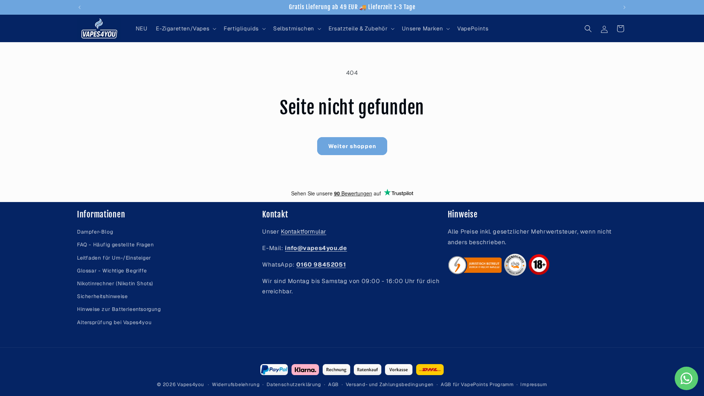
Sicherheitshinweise (102, 296)
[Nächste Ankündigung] (624, 7)
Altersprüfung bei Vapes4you (114, 322)
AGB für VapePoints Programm (477, 384)
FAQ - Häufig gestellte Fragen (115, 244)
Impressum (533, 384)
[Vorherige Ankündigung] (80, 7)
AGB (333, 384)
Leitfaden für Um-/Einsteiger (114, 257)
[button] (185, 29)
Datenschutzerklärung (294, 384)
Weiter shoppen (352, 146)
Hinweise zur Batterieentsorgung (119, 309)
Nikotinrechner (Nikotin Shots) (115, 283)
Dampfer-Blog (95, 231)
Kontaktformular (303, 231)
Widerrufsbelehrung (236, 384)
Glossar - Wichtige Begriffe (112, 270)
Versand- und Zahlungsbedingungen (390, 384)
